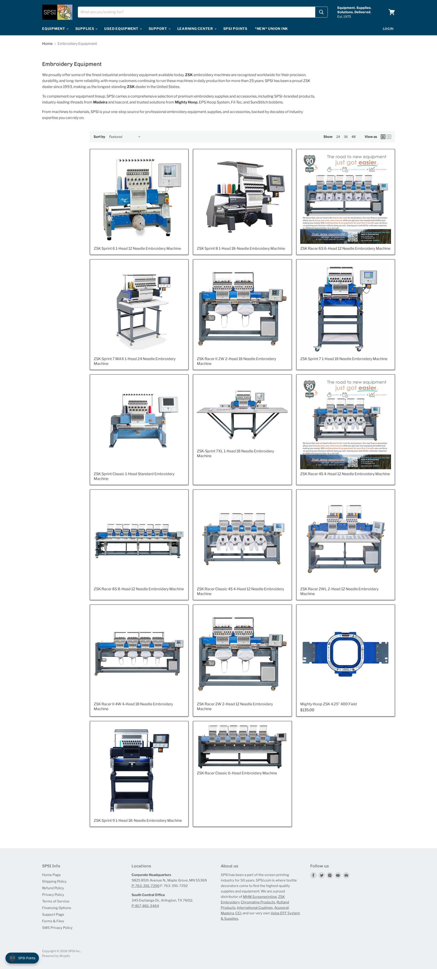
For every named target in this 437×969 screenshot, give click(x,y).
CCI (238, 913)
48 (353, 137)
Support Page (53, 914)
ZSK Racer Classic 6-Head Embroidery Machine (237, 773)
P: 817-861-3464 (145, 906)
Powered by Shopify (56, 956)
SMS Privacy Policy (57, 928)
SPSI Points (235, 29)
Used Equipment (121, 29)
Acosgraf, (281, 908)
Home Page (51, 875)
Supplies (85, 29)
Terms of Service (55, 901)
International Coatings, (255, 908)
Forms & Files (53, 921)
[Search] (321, 12)
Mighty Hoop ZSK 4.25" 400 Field (328, 704)
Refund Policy (53, 888)
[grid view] (383, 136)
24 (338, 137)
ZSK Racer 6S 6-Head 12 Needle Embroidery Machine (345, 248)
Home (47, 44)
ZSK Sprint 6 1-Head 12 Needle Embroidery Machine (137, 248)
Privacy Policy (53, 895)
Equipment (54, 29)
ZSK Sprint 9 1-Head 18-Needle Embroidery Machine (138, 820)
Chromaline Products (258, 902)
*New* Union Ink (271, 29)
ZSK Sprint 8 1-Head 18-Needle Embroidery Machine (241, 248)
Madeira (227, 913)
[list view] (389, 136)
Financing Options (56, 908)
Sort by (99, 137)
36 (346, 137)
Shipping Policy (54, 881)
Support (158, 29)
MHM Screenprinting (260, 897)
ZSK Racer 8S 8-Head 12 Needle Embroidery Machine (139, 589)
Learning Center (195, 29)
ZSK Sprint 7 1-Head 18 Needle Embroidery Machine (343, 359)
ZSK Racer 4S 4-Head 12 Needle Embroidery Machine (345, 474)
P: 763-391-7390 (146, 886)
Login (388, 29)
